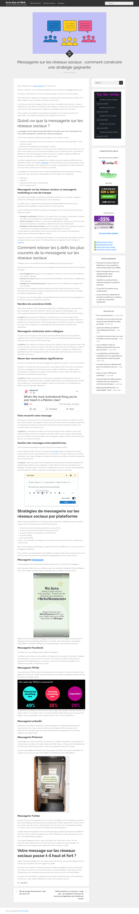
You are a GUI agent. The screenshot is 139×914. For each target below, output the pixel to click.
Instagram (44, 163)
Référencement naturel (104, 242)
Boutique (61, 3)
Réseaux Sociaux (49, 3)
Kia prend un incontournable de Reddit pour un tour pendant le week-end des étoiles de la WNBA (108, 265)
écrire (56, 451)
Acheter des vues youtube (105, 247)
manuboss (23, 883)
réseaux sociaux (38, 86)
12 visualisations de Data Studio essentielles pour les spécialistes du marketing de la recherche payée (109, 356)
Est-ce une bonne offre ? (105, 315)
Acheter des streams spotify (106, 249)
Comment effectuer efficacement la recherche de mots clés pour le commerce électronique (109, 381)
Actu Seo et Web (16, 2)
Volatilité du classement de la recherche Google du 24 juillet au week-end (108, 282)
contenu (20, 242)
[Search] (107, 3)
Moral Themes (23, 911)
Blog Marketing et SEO (104, 245)
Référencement (35, 3)
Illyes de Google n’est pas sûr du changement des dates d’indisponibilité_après (107, 274)
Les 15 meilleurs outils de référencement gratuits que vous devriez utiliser (108, 347)
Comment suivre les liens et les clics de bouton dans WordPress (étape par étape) (109, 321)
